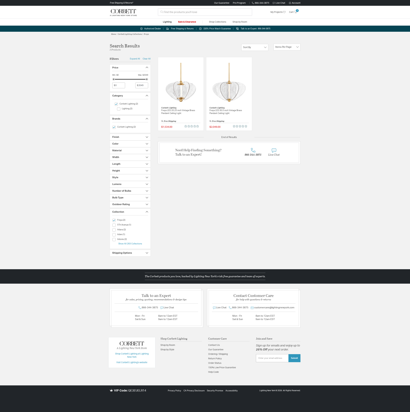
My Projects (277, 12)
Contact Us (214, 345)
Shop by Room (167, 345)
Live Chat (280, 3)
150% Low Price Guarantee (222, 367)
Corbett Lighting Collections (130, 34)
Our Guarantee (221, 3)
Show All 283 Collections (130, 244)
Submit (294, 358)
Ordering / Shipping (218, 354)
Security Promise (215, 391)
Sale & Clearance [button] (187, 22)
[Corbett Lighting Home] (123, 12)
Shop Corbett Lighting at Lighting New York (132, 355)
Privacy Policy (174, 391)
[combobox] (205, 12)
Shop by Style (167, 350)
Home (113, 34)
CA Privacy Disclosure (194, 391)
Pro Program (239, 3)
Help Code (213, 372)
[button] (294, 3)
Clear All (147, 59)
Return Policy (215, 359)
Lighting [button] (167, 22)
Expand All (135, 59)
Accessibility (232, 391)
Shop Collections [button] (217, 22)
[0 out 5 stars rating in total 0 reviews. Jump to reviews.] (192, 126)
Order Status (214, 363)
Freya (146, 34)
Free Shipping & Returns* (121, 3)
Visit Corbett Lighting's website (131, 362)
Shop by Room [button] (240, 22)
